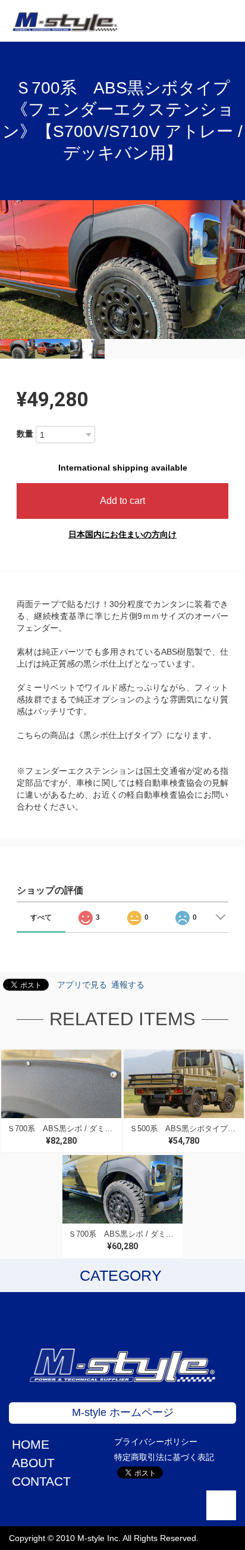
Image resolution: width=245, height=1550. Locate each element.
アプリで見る (82, 984)
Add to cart (122, 501)
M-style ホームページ (123, 1412)
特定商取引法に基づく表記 (164, 1457)
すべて (41, 917)
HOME (30, 1444)
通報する (128, 984)
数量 (25, 433)
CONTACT (41, 1481)
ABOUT (33, 1463)
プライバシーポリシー (155, 1441)
